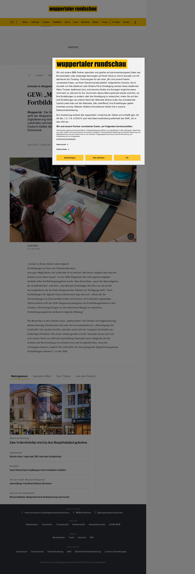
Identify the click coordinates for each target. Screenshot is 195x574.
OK (127, 158)
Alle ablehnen (98, 158)
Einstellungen (70, 158)
